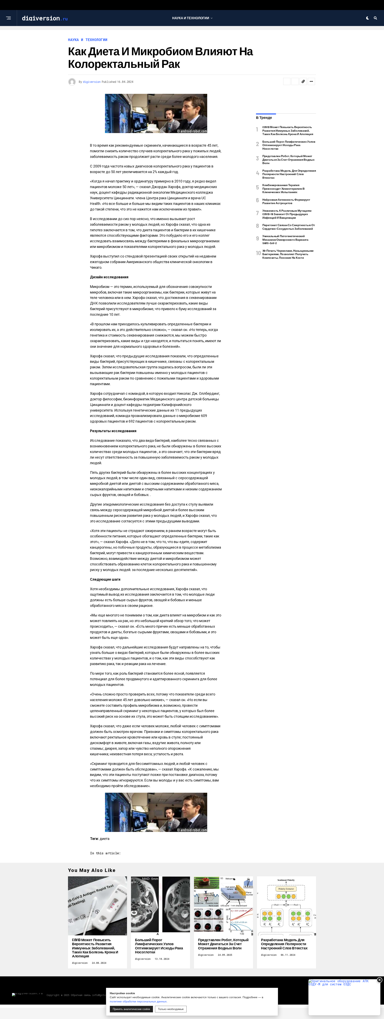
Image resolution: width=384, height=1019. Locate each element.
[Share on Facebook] (286, 81)
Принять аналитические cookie (131, 1009)
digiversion (92, 82)
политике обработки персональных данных (138, 1001)
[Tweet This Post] (295, 81)
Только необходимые (171, 1009)
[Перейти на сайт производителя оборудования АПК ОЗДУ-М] (344, 997)
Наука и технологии (190, 18)
